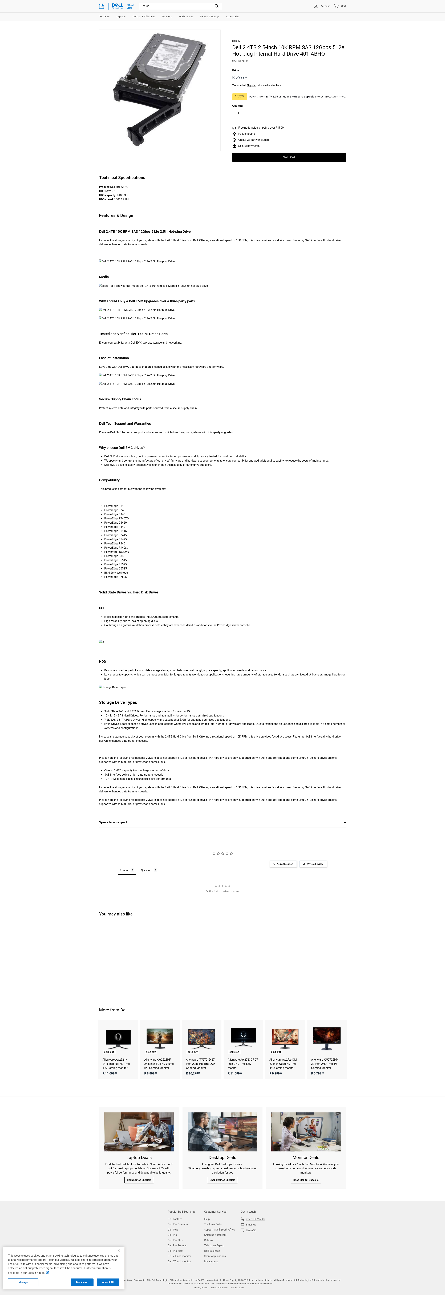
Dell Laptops (175, 1219)
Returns (208, 1240)
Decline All (82, 1282)
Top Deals (104, 16)
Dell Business (212, 1250)
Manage (23, 1282)
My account (211, 1261)
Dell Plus (173, 1229)
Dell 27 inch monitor (179, 1261)
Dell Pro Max (175, 1250)
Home (235, 40)
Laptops (121, 16)
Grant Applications (215, 1256)
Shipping (251, 85)
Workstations (186, 16)
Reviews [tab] (124, 870)
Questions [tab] (146, 870)
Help (207, 1219)
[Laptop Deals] (139, 1131)
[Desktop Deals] (222, 1131)
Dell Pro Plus (175, 1240)
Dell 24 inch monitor (179, 1256)
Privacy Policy (200, 1287)
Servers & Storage (209, 16)
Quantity (237, 105)
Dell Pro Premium (178, 1245)
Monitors (167, 16)
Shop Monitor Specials (305, 1180)
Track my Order (213, 1224)
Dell (123, 1009)
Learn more (338, 96)
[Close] (119, 1250)
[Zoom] (159, 90)
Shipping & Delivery (215, 1234)
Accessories (232, 16)
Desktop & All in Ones (143, 16)
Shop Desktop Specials (222, 1180)
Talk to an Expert (214, 1245)
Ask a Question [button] (285, 863)
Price (235, 70)
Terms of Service (219, 1287)
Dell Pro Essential (178, 1224)
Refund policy (237, 1287)
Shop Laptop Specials (139, 1180)
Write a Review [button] (315, 863)
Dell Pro (172, 1234)
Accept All (108, 1282)
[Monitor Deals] (306, 1131)
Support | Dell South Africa (219, 1229)
